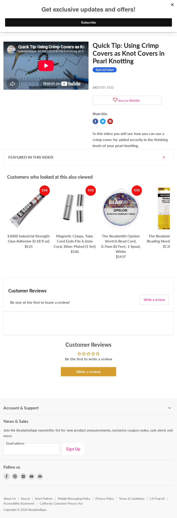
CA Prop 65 (157, 498)
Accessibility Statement (19, 503)
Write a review (154, 300)
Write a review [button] (88, 371)
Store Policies (44, 498)
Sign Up (73, 448)
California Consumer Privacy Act (61, 503)
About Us (9, 498)
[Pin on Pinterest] (110, 121)
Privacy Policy (104, 498)
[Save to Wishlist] (115, 100)
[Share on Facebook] (95, 121)
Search (25, 498)
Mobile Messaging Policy (74, 498)
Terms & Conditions (132, 498)
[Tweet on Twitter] (103, 121)
